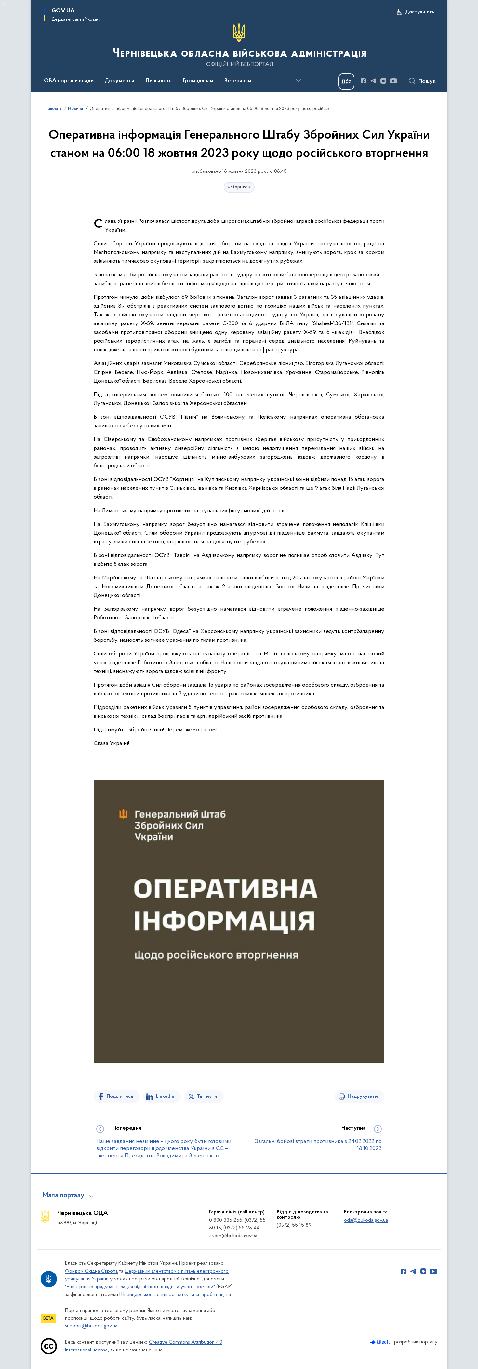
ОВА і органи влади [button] (69, 81)
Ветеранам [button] (237, 81)
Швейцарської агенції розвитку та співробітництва (175, 1294)
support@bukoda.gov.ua (91, 1326)
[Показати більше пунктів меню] (298, 80)
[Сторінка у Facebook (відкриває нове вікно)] (363, 81)
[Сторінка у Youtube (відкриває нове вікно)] (393, 81)
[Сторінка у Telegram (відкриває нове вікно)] (373, 81)
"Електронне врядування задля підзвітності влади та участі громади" (140, 1286)
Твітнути (207, 1096)
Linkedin (165, 1096)
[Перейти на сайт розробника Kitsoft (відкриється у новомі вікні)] (380, 1342)
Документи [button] (119, 81)
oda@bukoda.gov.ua (366, 1220)
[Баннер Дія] (346, 81)
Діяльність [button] (158, 81)
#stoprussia (239, 187)
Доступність (419, 12)
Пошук (427, 81)
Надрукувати (363, 1096)
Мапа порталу (64, 1195)
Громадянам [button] (198, 81)
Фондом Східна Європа (91, 1271)
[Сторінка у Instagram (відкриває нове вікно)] (383, 81)
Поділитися (120, 1096)
